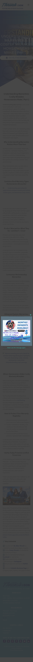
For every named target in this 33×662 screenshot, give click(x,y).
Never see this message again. (16, 348)
